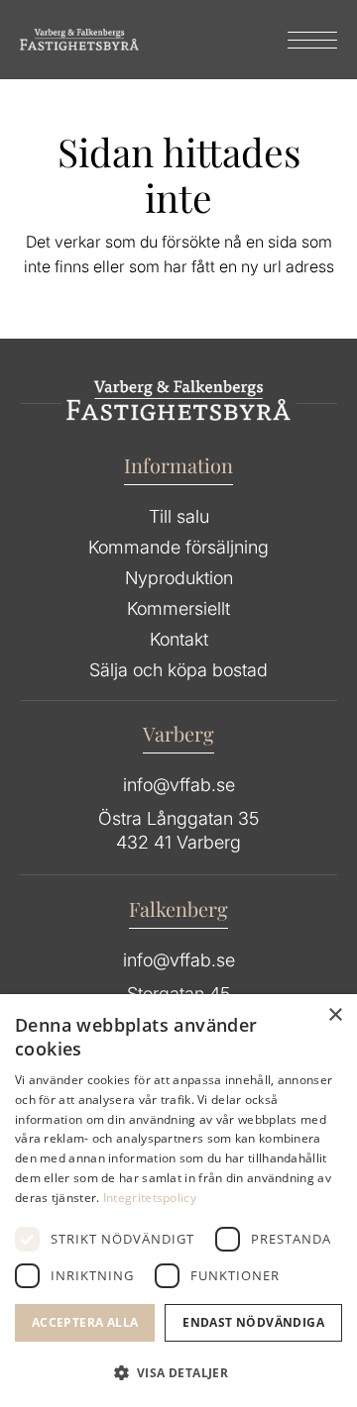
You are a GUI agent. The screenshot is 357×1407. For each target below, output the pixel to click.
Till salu (179, 516)
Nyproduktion (179, 577)
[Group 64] (79, 39)
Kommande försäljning (178, 547)
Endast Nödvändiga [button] (253, 1322)
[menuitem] (302, 39)
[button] (178, 1373)
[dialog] (178, 1200)
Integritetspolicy (149, 1197)
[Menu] (302, 39)
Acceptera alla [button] (85, 1322)
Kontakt (179, 639)
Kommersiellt (178, 608)
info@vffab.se (179, 784)
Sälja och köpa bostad (178, 669)
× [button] (334, 1015)
